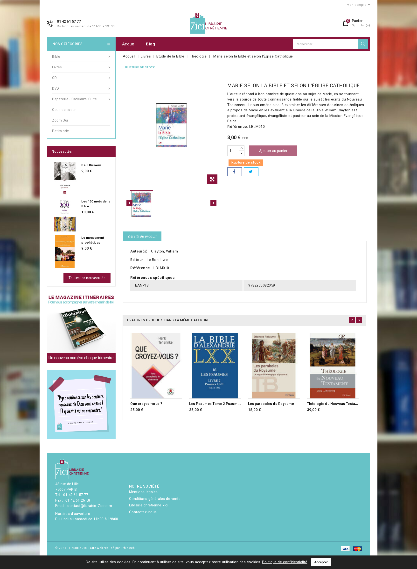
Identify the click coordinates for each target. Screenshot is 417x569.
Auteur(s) (139, 251)
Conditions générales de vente (155, 499)
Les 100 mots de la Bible (95, 204)
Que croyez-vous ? (146, 404)
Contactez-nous (143, 512)
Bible (56, 56)
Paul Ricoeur (91, 165)
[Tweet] (251, 172)
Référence (140, 268)
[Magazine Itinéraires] (81, 328)
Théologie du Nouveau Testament (335, 404)
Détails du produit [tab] (142, 236)
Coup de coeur (64, 110)
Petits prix (60, 131)
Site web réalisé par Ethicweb (112, 548)
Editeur (136, 260)
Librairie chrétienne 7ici (148, 505)
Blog (150, 44)
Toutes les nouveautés (87, 278)
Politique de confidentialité (284, 562)
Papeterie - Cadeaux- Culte (74, 99)
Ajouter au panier (273, 151)
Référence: (237, 126)
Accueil (129, 44)
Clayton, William (164, 251)
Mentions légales (143, 492)
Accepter (321, 562)
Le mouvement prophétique (92, 240)
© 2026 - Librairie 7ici (72, 548)
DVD (55, 88)
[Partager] (235, 172)
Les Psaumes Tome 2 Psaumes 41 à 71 (221, 404)
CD (54, 78)
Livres (57, 67)
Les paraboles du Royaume (271, 404)
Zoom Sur (60, 120)
